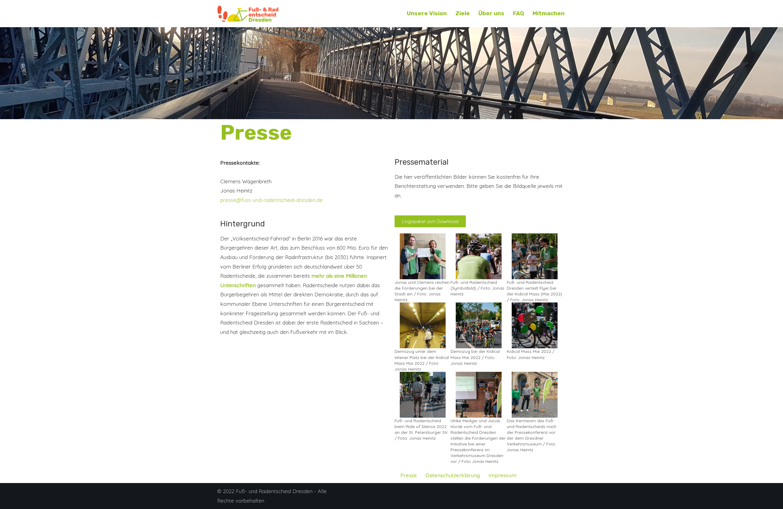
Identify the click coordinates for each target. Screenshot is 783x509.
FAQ (518, 13)
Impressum (502, 475)
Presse (408, 475)
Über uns (491, 13)
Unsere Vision (427, 13)
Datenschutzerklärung (452, 475)
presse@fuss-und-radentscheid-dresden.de (271, 200)
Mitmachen (549, 13)
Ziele (462, 13)
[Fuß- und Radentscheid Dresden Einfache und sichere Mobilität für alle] (247, 13)
